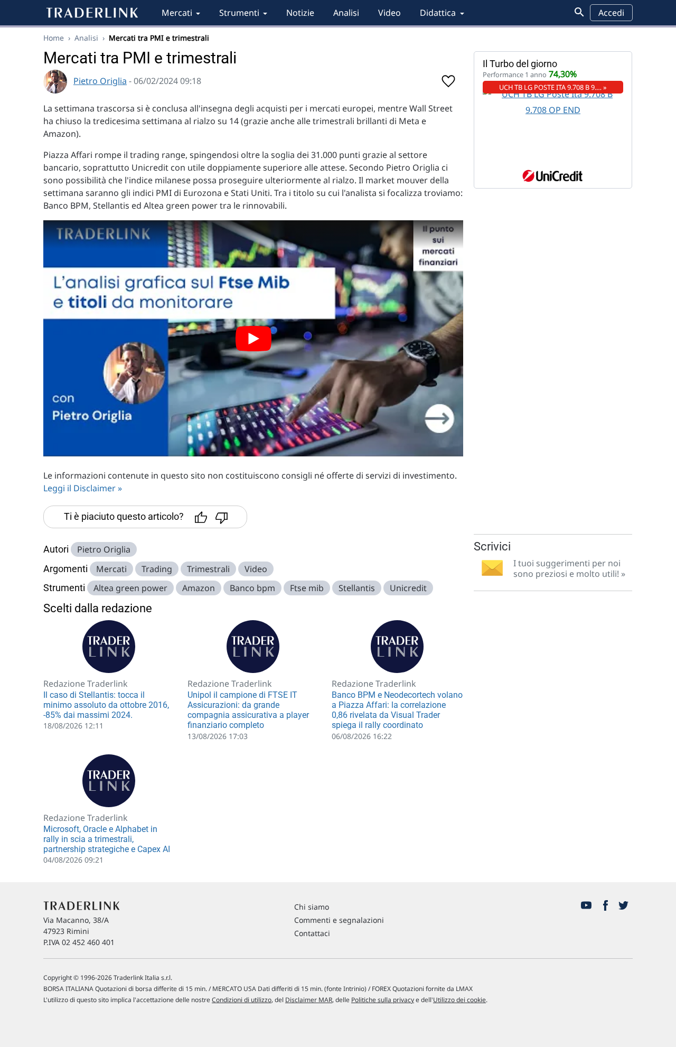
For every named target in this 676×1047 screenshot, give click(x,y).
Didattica (438, 12)
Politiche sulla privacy (382, 999)
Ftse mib (307, 588)
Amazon (198, 588)
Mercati (177, 12)
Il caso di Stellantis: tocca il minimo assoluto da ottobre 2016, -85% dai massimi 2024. (106, 705)
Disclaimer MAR (308, 999)
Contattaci (312, 933)
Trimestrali (208, 569)
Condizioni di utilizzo (241, 999)
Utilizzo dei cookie (459, 999)
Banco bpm (252, 588)
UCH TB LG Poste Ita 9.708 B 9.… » (553, 87)
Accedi (611, 12)
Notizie (300, 12)
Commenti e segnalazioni (339, 920)
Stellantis (357, 588)
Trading (157, 569)
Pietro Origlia (100, 81)
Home (53, 38)
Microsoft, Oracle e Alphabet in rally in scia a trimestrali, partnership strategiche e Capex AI (106, 839)
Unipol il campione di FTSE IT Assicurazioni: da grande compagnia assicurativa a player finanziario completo (248, 710)
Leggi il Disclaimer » (82, 488)
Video (389, 12)
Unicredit (408, 588)
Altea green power (130, 588)
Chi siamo (311, 907)
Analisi (346, 12)
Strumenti (239, 12)
